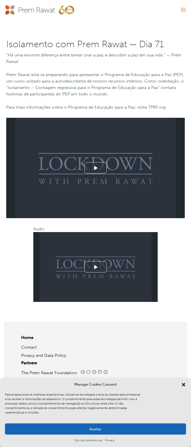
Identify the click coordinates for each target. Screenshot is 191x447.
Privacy (110, 440)
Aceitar (95, 429)
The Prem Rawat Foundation (50, 372)
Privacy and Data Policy (43, 355)
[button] (183, 384)
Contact (29, 347)
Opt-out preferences (88, 440)
